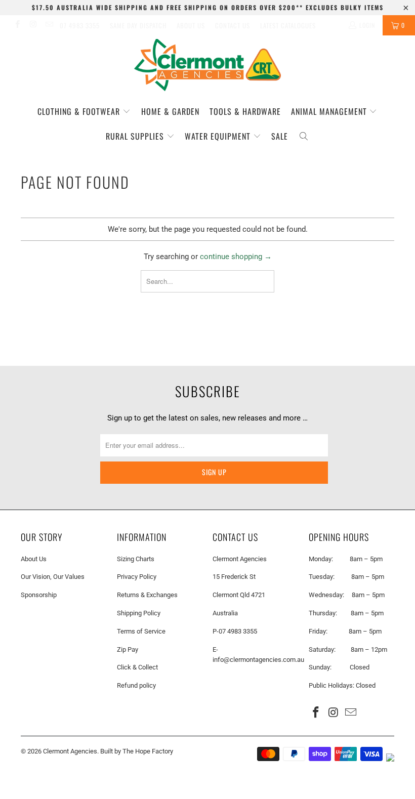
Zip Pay (127, 649)
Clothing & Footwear (79, 111)
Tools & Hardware (245, 111)
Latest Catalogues (288, 25)
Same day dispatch (138, 25)
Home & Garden (170, 111)
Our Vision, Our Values (53, 576)
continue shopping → (236, 256)
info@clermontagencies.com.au (258, 659)
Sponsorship (39, 595)
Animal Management (330, 111)
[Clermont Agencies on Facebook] (17, 25)
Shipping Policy (138, 613)
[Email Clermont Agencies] (49, 25)
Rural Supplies (136, 136)
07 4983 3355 (80, 25)
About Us (191, 25)
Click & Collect (137, 667)
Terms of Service (141, 631)
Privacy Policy (136, 576)
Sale (279, 136)
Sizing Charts (135, 559)
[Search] (303, 136)
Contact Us (232, 25)
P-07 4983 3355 (235, 631)
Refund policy (136, 685)
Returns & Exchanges (147, 595)
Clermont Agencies (70, 751)
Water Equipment (219, 136)
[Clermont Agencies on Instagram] (32, 25)
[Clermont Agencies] (207, 65)
